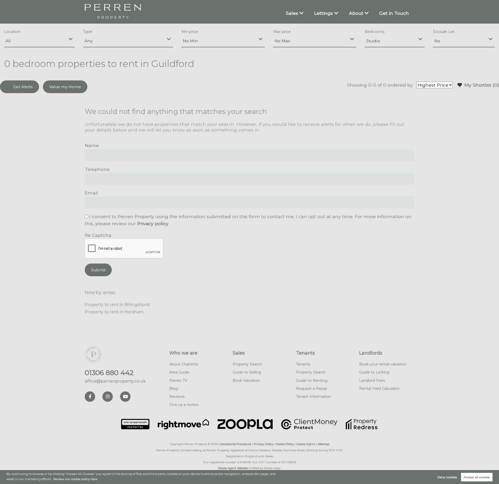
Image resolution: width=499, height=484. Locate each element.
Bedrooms (374, 31)
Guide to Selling (247, 372)
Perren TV (178, 380)
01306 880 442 (109, 373)
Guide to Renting (311, 380)
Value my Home (65, 86)
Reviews (177, 396)
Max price (282, 31)
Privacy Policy (263, 444)
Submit (98, 269)
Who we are (183, 353)
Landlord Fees (372, 380)
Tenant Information (313, 396)
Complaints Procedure (235, 444)
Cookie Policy (285, 444)
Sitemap (323, 444)
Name (92, 145)
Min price (189, 31)
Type (87, 31)
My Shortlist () (481, 85)
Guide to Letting (374, 372)
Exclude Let (444, 31)
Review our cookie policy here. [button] (75, 479)
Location (12, 31)
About (356, 13)
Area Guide (179, 372)
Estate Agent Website (233, 468)
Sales (292, 13)
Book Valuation (246, 380)
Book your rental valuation (383, 364)
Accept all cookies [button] (477, 477)
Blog (173, 388)
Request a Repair (311, 388)
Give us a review (184, 404)
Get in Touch (394, 13)
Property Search (247, 364)
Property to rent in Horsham (114, 311)
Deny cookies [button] (447, 477)
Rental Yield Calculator (379, 388)
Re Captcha (98, 235)
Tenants (305, 353)
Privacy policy (152, 223)
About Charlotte (183, 364)
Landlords (370, 353)
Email (91, 193)
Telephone (97, 169)
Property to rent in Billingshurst (117, 304)
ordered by (400, 85)
